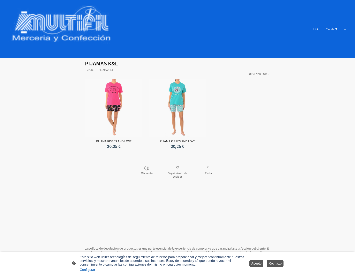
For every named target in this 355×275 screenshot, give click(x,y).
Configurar (87, 270)
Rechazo (275, 263)
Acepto (256, 263)
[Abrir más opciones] (345, 29)
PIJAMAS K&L (107, 70)
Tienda (89, 70)
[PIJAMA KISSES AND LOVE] (113, 108)
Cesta (208, 173)
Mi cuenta (147, 173)
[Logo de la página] (61, 29)
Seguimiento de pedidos (177, 174)
